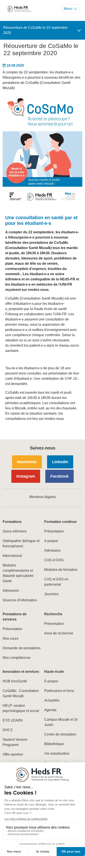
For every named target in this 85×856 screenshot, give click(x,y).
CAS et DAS (54, 560)
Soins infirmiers (15, 531)
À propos (51, 681)
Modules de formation (61, 569)
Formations (12, 522)
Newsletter (27, 462)
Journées (51, 594)
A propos (51, 541)
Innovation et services (21, 671)
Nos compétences (17, 657)
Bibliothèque (54, 744)
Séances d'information (20, 600)
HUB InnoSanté (15, 681)
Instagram (25, 476)
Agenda (50, 710)
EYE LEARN (13, 720)
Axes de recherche (58, 633)
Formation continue (60, 522)
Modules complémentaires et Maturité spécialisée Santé (18, 573)
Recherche (53, 614)
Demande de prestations (22, 648)
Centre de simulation (60, 734)
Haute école (54, 671)
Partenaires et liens (59, 691)
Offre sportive (13, 754)
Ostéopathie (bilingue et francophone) (21, 543)
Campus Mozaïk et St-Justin (61, 722)
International (12, 556)
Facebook (59, 476)
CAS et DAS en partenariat (56, 581)
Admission (11, 590)
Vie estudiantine (56, 753)
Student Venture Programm (15, 742)
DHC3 (7, 730)
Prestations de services (15, 616)
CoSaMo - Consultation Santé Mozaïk (21, 693)
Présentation (54, 531)
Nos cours (10, 638)
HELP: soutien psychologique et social (21, 708)
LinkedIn (60, 462)
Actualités (52, 700)
